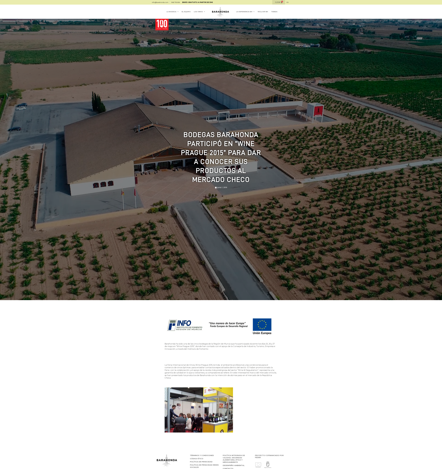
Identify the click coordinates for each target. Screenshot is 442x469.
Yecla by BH (263, 12)
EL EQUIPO (186, 12)
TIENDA (274, 12)
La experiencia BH (244, 12)
